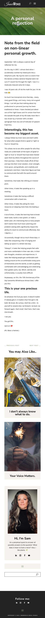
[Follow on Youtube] (29, 555)
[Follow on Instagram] (20, 555)
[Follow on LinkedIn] (16, 555)
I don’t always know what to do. (22, 413)
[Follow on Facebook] (24, 555)
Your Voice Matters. (22, 476)
